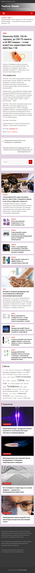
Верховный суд (19, 370)
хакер (14, 398)
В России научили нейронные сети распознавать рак (17, 223)
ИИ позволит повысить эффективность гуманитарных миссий (20, 261)
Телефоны (14, 132)
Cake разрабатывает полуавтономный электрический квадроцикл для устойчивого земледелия (21, 236)
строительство (19, 396)
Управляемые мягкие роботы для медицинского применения (14, 141)
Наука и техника (18, 374)
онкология (14, 393)
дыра (27, 389)
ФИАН (25, 387)
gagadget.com (13, 129)
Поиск (30, 162)
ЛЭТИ (24, 372)
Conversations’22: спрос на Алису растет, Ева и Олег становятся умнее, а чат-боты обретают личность (17, 199)
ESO (3, 370)
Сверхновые (14, 380)
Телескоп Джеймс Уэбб (17, 383)
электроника (27, 398)
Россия (4, 380)
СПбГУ (8, 380)
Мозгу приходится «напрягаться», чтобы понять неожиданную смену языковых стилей (20, 318)
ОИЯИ (8, 377)
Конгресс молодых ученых (12, 372)
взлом (24, 389)
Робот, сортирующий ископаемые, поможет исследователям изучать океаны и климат (20, 249)
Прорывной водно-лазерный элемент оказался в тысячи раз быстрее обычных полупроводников (17, 431)
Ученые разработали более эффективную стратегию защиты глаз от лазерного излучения (21, 342)
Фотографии (7, 389)
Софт (4, 289)
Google (6, 370)
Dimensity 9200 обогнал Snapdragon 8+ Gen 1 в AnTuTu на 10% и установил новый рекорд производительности (17, 149)
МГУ (28, 372)
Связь (5, 33)
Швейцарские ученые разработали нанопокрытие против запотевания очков (16, 519)
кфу (26, 391)
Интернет (27, 370)
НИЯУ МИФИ (10, 374)
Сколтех (27, 380)
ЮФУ (20, 389)
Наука (13, 313)
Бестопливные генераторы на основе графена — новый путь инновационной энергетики (17, 490)
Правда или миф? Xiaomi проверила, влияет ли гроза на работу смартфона (21, 330)
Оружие (13, 377)
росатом (12, 396)
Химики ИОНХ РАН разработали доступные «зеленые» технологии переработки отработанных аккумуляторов (21, 355)
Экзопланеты (15, 389)
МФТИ (4, 374)
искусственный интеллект (11, 391)
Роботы (5, 194)
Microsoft (11, 370)
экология (19, 398)
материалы (5, 393)
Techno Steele (10, 6)
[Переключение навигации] (3, 13)
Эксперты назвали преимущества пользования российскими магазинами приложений (16, 294)
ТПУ (9, 383)
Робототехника (23, 377)
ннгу (10, 393)
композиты (22, 391)
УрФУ (21, 387)
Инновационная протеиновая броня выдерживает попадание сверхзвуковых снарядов (16, 460)
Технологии (8, 404)
